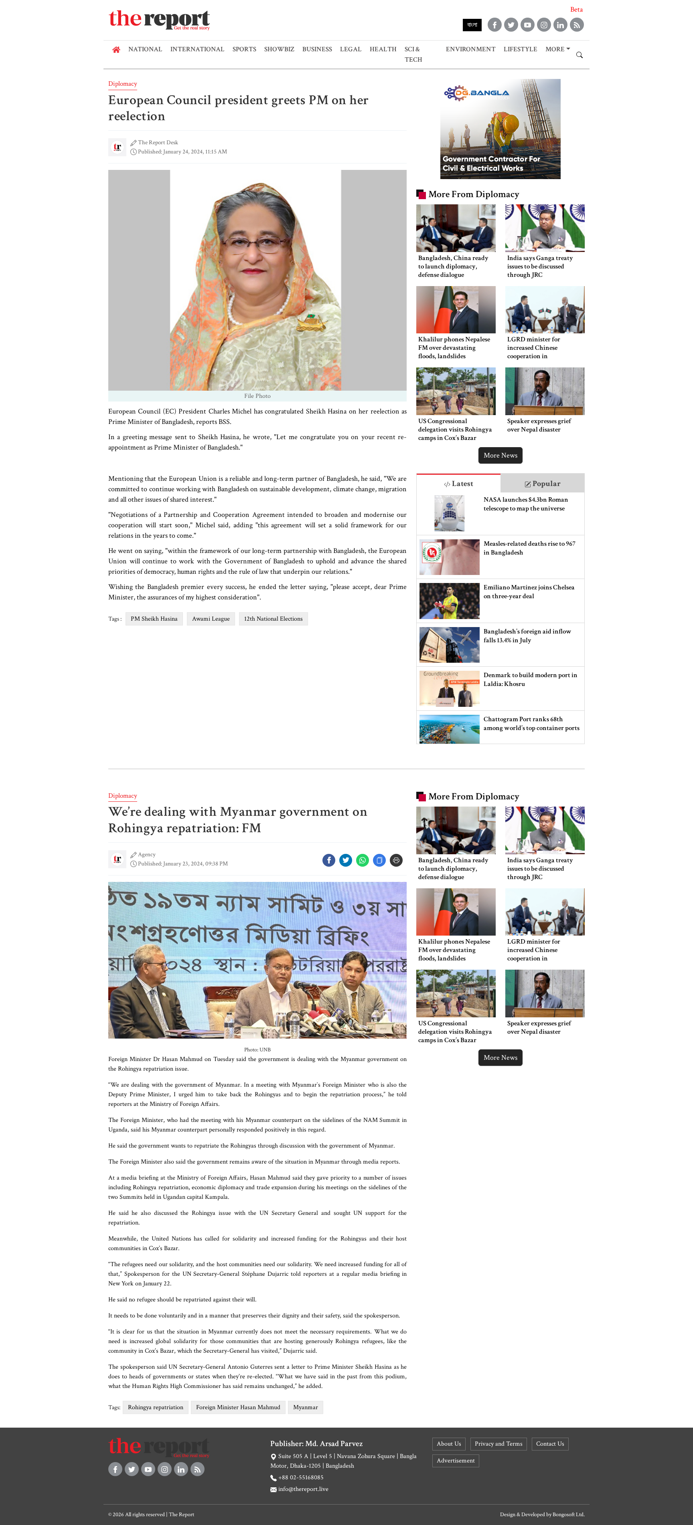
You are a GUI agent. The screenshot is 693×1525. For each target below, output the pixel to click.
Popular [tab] (546, 483)
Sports (244, 49)
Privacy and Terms (499, 1444)
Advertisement (456, 1460)
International (197, 49)
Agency (147, 854)
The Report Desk (158, 142)
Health (383, 49)
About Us (449, 1444)
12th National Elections (273, 619)
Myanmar (305, 1407)
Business (317, 49)
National (145, 49)
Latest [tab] (461, 483)
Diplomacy (122, 83)
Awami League (211, 619)
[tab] (458, 483)
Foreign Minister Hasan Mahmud (238, 1407)
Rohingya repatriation (155, 1407)
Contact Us (550, 1444)
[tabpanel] (500, 618)
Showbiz (279, 49)
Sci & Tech (413, 54)
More (555, 49)
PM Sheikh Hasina (154, 619)
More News (500, 455)
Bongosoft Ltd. (569, 1514)
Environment (471, 49)
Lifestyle (520, 49)
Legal (351, 49)
